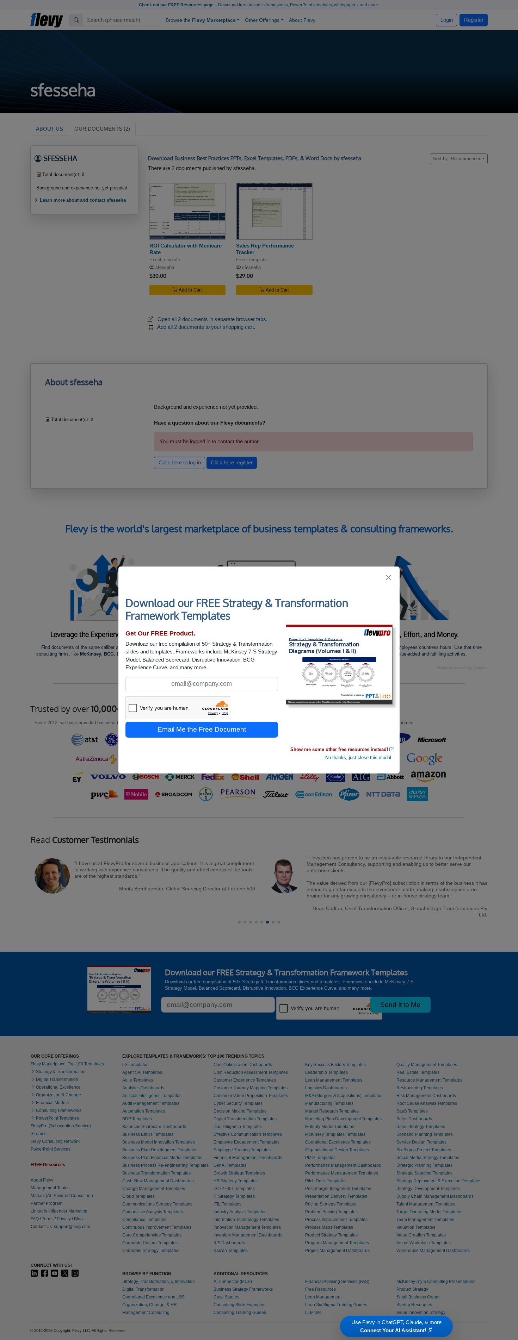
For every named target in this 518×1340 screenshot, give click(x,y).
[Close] (389, 578)
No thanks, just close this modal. (359, 757)
